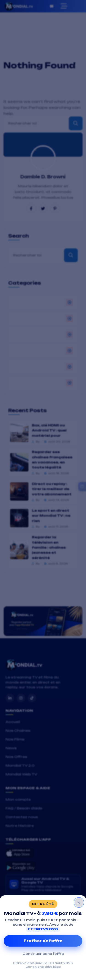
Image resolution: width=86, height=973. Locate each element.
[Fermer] (79, 902)
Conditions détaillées (43, 966)
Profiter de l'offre (43, 941)
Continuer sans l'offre (43, 954)
